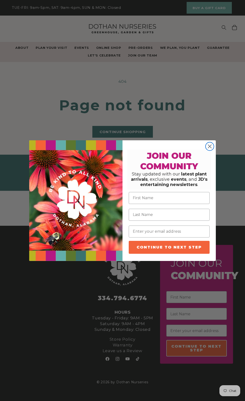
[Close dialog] (210, 146)
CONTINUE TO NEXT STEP (169, 247)
